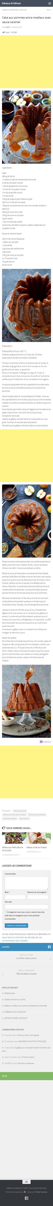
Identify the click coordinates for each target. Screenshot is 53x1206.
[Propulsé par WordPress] (25, 1192)
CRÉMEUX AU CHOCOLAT (15, 1012)
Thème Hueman (41, 1192)
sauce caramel (24, 819)
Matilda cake (9, 993)
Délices (23, 10)
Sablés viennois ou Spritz (14, 999)
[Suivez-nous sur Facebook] (49, 946)
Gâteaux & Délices (11, 3)
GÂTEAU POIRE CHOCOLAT (15, 1018)
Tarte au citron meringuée (28, 1035)
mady (8, 27)
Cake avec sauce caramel (37, 815)
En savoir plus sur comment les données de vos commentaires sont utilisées (26, 937)
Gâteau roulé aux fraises (36, 847)
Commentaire (10, 874)
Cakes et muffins (10, 10)
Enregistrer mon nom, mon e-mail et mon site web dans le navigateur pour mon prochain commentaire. (24, 915)
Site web (8, 902)
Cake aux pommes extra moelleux (14, 815)
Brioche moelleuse (26, 1063)
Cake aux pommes (20, 811)
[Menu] (49, 3)
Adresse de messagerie (37, 892)
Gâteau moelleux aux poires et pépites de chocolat (25, 1006)
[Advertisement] (26, 61)
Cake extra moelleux (10, 819)
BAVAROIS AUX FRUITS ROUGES (32, 1041)
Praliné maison (28, 1057)
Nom (7, 892)
